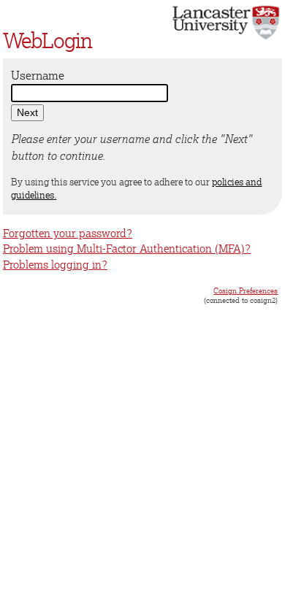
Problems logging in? (55, 265)
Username (37, 75)
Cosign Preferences (245, 290)
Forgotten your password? (67, 233)
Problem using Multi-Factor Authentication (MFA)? (127, 248)
